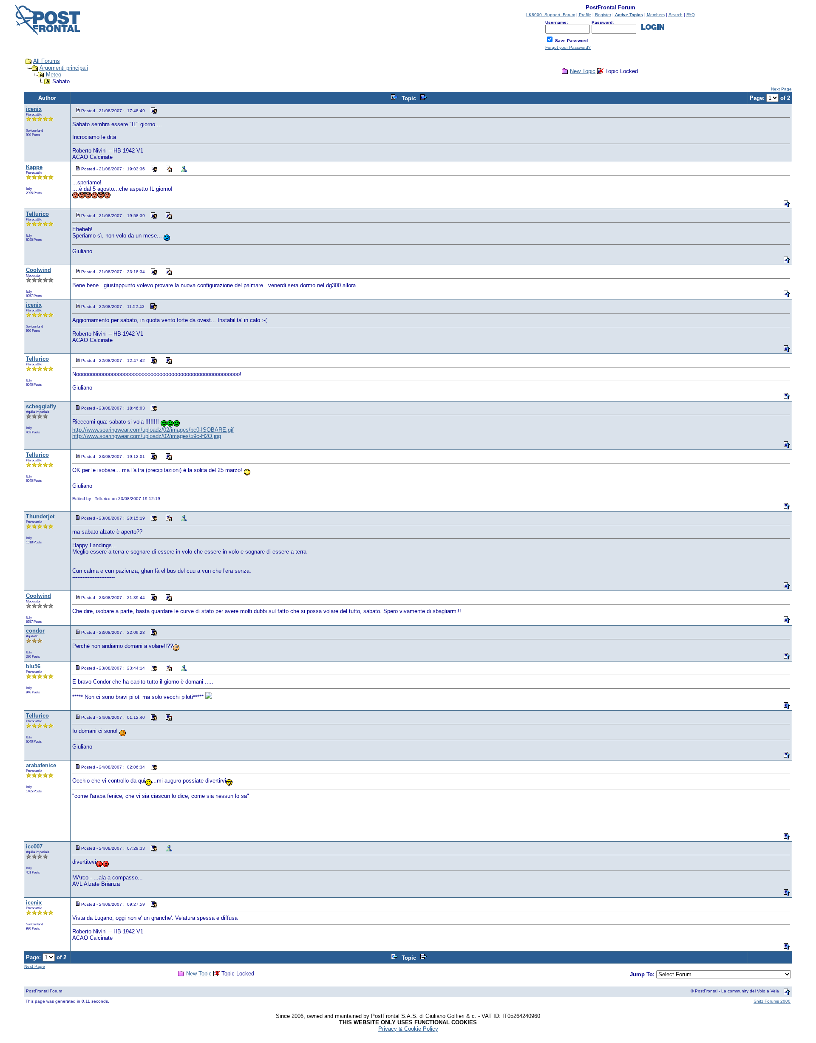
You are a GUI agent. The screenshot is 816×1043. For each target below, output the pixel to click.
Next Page (781, 89)
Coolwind (38, 270)
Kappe (34, 167)
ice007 (34, 846)
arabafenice (41, 765)
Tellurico (37, 214)
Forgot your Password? (568, 47)
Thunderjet (40, 516)
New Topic (582, 71)
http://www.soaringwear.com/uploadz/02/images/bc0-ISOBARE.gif (153, 430)
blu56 (33, 666)
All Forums (46, 61)
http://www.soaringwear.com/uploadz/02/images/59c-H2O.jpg (146, 436)
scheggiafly (41, 406)
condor (35, 630)
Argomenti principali (64, 68)
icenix (34, 109)
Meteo (53, 74)
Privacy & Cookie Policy (408, 1029)
